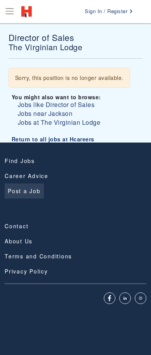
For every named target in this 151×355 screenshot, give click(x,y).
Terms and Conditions (38, 256)
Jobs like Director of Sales (56, 104)
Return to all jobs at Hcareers (53, 139)
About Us (19, 241)
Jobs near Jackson (45, 113)
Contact (16, 226)
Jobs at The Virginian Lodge (59, 122)
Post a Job (24, 191)
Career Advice (26, 176)
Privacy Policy (26, 271)
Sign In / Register (107, 11)
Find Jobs (20, 161)
